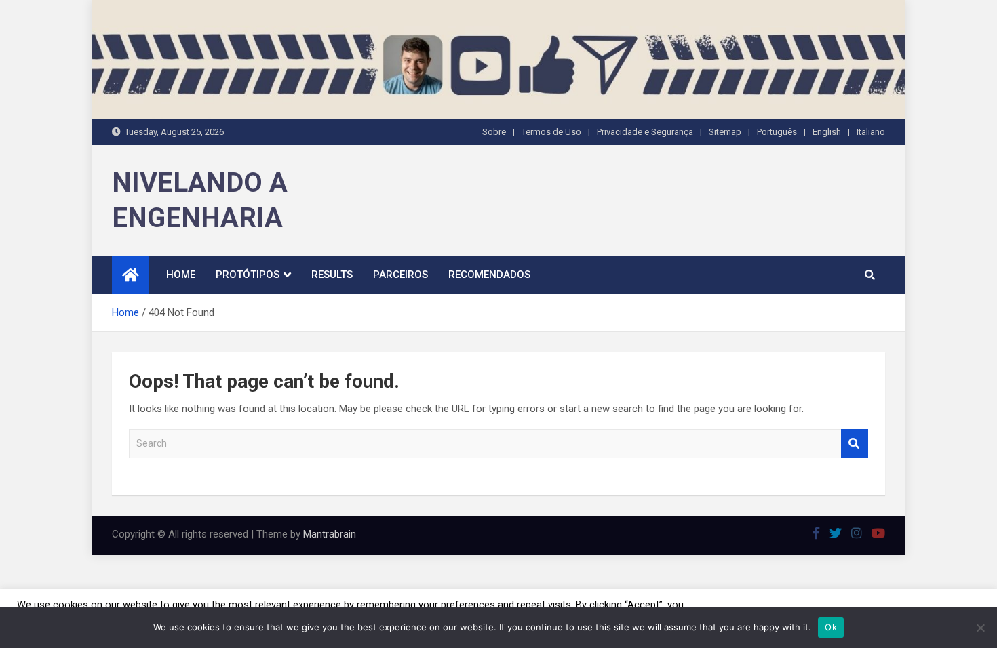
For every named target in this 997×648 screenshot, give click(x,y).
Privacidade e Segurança (645, 132)
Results (332, 274)
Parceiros (400, 274)
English (827, 132)
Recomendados (489, 274)
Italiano (871, 132)
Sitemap (725, 132)
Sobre (494, 132)
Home (180, 274)
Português (777, 132)
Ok (831, 627)
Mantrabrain (329, 534)
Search (854, 443)
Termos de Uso (551, 132)
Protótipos (247, 274)
